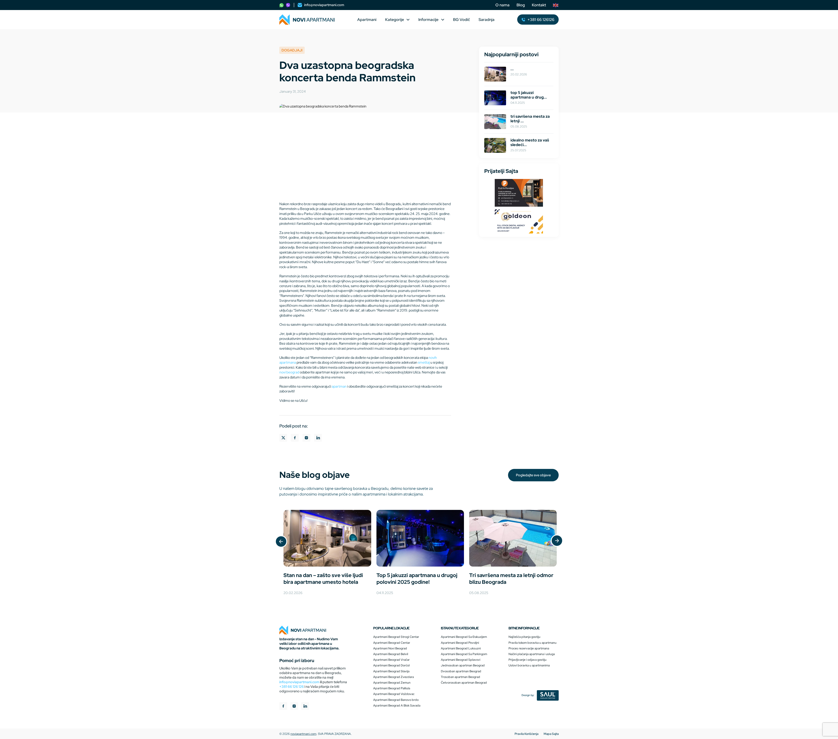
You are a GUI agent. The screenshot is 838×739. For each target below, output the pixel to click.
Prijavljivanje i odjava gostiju (527, 660)
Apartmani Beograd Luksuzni (461, 648)
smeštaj (424, 362)
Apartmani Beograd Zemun (391, 683)
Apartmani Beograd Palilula (391, 688)
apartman (339, 386)
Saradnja (487, 19)
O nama (502, 4)
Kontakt (539, 4)
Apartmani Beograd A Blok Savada (396, 705)
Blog (521, 4)
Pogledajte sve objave (533, 475)
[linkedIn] (305, 706)
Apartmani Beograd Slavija (391, 671)
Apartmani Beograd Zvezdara (393, 677)
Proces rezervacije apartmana (528, 648)
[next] (557, 541)
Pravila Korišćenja (526, 734)
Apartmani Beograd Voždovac (393, 694)
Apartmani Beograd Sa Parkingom (464, 654)
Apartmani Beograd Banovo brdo (396, 700)
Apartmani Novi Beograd (390, 648)
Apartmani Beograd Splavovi (460, 660)
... (512, 68)
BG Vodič (461, 19)
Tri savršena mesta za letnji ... (530, 118)
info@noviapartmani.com (299, 682)
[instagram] (294, 706)
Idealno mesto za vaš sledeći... (529, 142)
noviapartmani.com (303, 734)
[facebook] (283, 706)
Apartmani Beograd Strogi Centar (396, 637)
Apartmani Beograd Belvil (390, 654)
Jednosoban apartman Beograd (463, 665)
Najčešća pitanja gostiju (524, 637)
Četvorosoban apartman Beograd (464, 683)
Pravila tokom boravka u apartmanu (532, 643)
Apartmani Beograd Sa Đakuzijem (464, 637)
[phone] (281, 5)
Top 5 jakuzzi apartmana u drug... (528, 95)
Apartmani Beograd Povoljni (460, 643)
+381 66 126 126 (291, 686)
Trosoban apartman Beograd (460, 677)
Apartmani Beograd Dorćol (391, 665)
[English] (556, 5)
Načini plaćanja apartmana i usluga (531, 654)
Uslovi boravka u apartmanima (529, 665)
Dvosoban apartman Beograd (461, 671)
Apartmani (366, 19)
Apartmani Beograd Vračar (391, 660)
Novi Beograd (289, 372)
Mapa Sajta (551, 734)
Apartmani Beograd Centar (391, 643)
